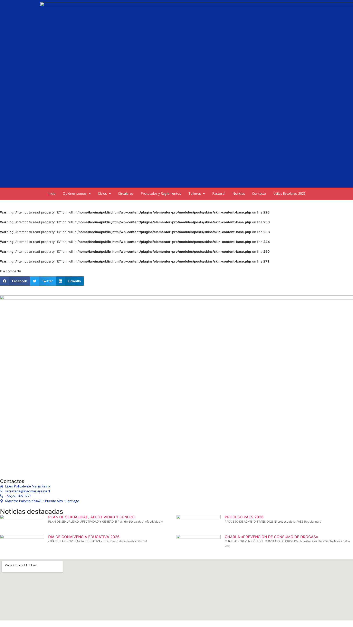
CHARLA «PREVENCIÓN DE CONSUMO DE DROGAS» (271, 537)
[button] (15, 281)
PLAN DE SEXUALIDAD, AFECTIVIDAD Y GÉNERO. (91, 517)
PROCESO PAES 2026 (244, 517)
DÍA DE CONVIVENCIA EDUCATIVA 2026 (84, 537)
